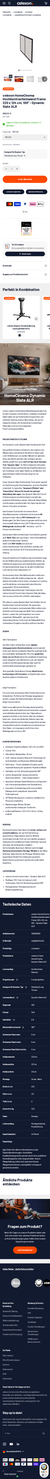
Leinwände (17, 12)
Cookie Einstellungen (36, 1327)
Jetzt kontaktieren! (25, 1250)
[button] (8, 79)
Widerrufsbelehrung (11, 1320)
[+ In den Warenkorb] (36, 318)
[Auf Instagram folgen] (4, 1444)
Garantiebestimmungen (12, 1330)
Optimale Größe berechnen (37, 192)
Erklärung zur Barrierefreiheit (34, 1340)
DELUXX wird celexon (11, 1360)
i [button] (24, 155)
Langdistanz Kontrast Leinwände (28, 15)
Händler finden (26, 254)
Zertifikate (32, 1322)
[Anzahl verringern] (6, 169)
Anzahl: (6, 163)
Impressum (7, 1378)
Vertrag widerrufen (10, 1325)
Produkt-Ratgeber (35, 1317)
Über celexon (8, 1355)
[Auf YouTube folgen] (11, 1444)
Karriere (6, 1364)
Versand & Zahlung (10, 1311)
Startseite (7, 12)
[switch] (44, 1475)
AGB (4, 1374)
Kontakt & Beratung (35, 1308)
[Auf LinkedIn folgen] (18, 1444)
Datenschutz (8, 1369)
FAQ (29, 1313)
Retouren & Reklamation (12, 1316)
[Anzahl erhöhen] (17, 169)
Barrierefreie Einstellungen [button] (33, 1332)
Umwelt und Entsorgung (12, 1334)
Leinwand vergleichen (13, 192)
